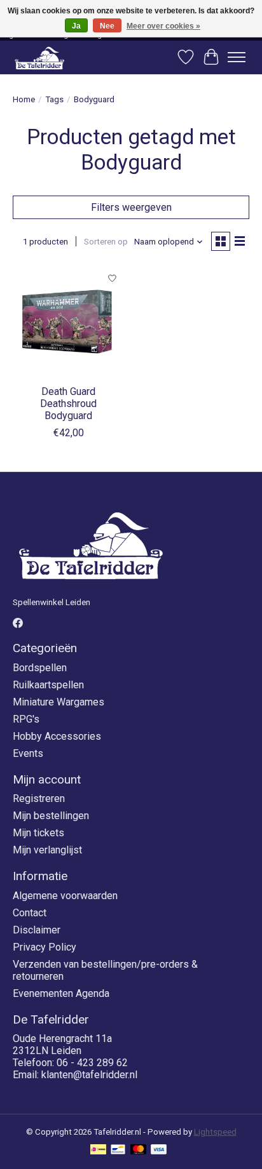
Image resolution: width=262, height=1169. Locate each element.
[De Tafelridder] (39, 57)
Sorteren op (106, 241)
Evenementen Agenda (61, 993)
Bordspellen (40, 668)
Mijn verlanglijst (47, 850)
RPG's (26, 719)
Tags (54, 99)
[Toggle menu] (236, 57)
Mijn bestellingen (51, 816)
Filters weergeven (131, 207)
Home (24, 99)
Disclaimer (36, 930)
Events (28, 753)
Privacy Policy (44, 947)
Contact (29, 913)
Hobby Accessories (57, 736)
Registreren (39, 798)
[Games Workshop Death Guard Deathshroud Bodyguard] (69, 322)
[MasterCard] (138, 1150)
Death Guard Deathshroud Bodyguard (68, 403)
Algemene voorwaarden (65, 896)
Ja (76, 26)
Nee (107, 26)
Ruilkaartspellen (48, 685)
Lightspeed (215, 1132)
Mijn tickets (38, 833)
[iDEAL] (98, 1150)
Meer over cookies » (163, 26)
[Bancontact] (118, 1150)
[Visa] (159, 1150)
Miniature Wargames (58, 702)
